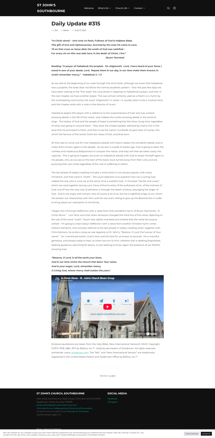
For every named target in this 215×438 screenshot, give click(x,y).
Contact (138, 8)
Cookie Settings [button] (191, 434)
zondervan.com (80, 352)
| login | (54, 414)
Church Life (121, 8)
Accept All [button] (206, 434)
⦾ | (60, 414)
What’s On (103, 8)
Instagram (113, 402)
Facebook (112, 399)
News (66, 30)
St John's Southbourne (51, 8)
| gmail (40, 414)
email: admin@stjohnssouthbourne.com (57, 405)
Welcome (89, 8)
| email (47, 414)
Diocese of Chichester (78, 411)
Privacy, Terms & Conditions (49, 429)
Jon (56, 30)
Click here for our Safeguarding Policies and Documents (64, 408)
